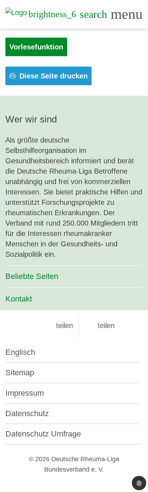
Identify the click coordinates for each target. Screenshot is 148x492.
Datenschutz (27, 413)
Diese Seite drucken (52, 76)
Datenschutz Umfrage (43, 433)
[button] (58, 325)
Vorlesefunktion (36, 47)
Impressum (24, 393)
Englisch (20, 352)
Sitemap (19, 372)
